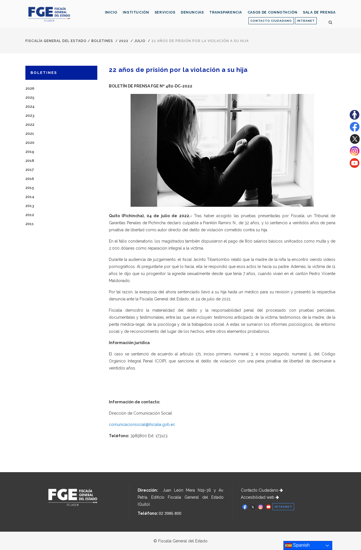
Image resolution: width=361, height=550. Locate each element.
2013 (29, 206)
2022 (123, 41)
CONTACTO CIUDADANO (271, 20)
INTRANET (306, 20)
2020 (29, 142)
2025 (29, 97)
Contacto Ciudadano (260, 490)
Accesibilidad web (258, 497)
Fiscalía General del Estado (56, 41)
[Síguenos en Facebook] (354, 130)
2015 (29, 188)
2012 (29, 215)
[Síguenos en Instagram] (354, 154)
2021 (29, 133)
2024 (30, 106)
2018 (29, 161)
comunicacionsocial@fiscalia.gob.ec (142, 424)
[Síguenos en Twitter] (354, 142)
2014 (29, 197)
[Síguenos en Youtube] (354, 166)
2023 (29, 115)
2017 (29, 170)
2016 (29, 179)
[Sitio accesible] (354, 118)
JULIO (140, 41)
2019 (29, 151)
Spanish (301, 545)
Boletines (102, 41)
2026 (29, 88)
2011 (29, 224)
